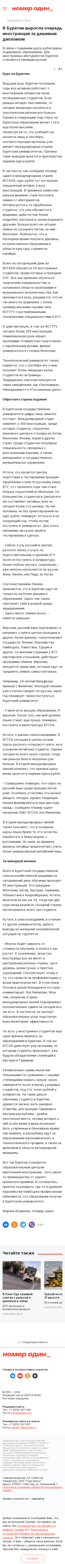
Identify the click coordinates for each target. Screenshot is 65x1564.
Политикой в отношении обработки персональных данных (29, 1533)
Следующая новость (35, 1342)
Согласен (32, 1558)
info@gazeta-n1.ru (21, 1412)
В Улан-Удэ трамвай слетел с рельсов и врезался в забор (18, 1297)
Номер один (32, 9)
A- (54, 69)
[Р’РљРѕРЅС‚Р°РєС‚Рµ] (6, 1225)
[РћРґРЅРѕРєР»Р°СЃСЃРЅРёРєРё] (14, 1225)
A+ (60, 69)
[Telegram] (23, 1225)
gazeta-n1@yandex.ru (23, 1427)
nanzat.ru (38, 1498)
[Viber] (32, 1225)
